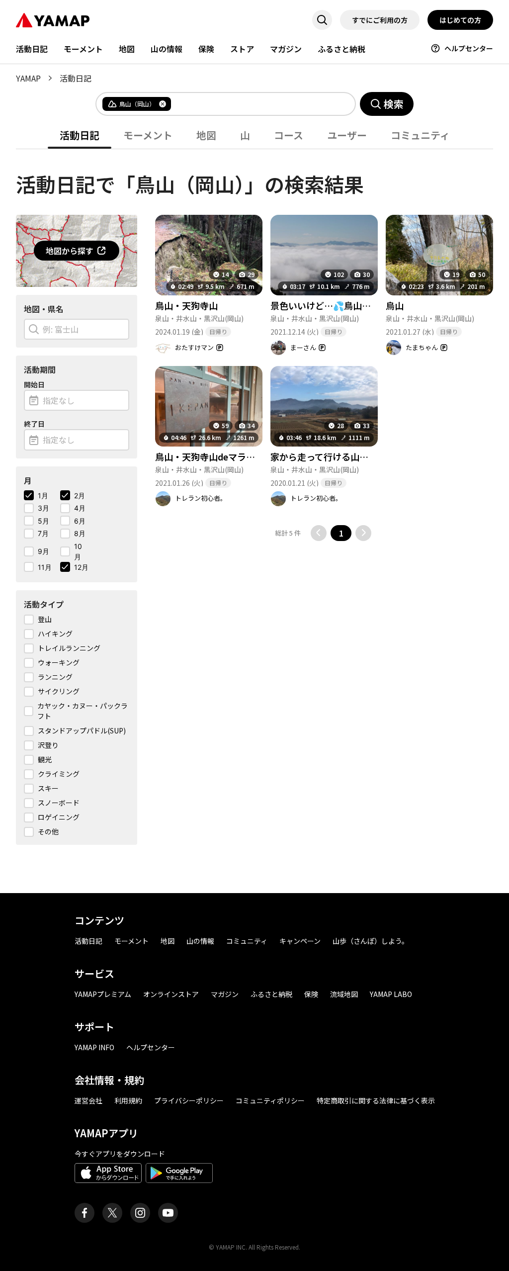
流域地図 (344, 994)
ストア (242, 49)
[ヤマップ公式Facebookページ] (84, 1213)
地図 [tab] (206, 135)
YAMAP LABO (391, 994)
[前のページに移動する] (319, 533)
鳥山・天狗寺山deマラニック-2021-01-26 (239, 456)
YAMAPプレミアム (103, 994)
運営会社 (88, 1100)
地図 (127, 49)
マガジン (286, 49)
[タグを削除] (162, 103)
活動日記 (32, 49)
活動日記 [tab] (79, 135)
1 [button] (341, 533)
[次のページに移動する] (363, 533)
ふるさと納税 (341, 49)
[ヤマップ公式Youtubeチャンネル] (168, 1213)
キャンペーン (300, 941)
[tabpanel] (254, 497)
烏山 (395, 305)
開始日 (34, 384)
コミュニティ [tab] (420, 135)
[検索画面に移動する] (322, 20)
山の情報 (166, 49)
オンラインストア (171, 994)
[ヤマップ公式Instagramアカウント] (140, 1213)
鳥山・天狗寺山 (186, 305)
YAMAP (28, 78)
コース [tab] (288, 135)
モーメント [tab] (147, 135)
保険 (206, 49)
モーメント (83, 49)
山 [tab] (245, 135)
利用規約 (128, 1100)
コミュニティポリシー (270, 1100)
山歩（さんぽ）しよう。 (371, 941)
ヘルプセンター (468, 48)
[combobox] (255, 104)
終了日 (34, 424)
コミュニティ (246, 941)
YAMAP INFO (94, 1047)
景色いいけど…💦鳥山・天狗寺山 (338, 305)
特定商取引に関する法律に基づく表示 (376, 1100)
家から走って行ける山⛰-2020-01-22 (345, 456)
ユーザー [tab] (347, 135)
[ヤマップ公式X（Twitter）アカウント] (112, 1213)
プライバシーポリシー (189, 1100)
